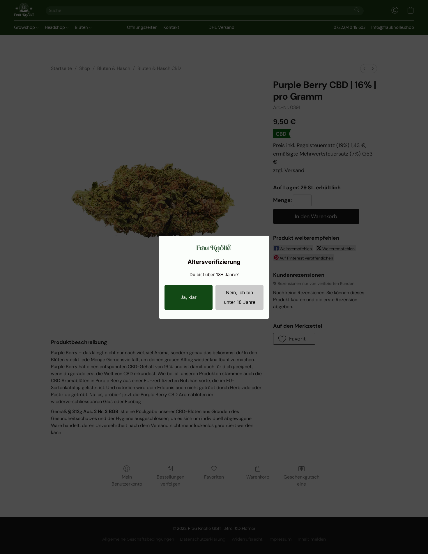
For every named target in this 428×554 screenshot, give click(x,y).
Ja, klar (189, 297)
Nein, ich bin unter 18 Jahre (239, 297)
